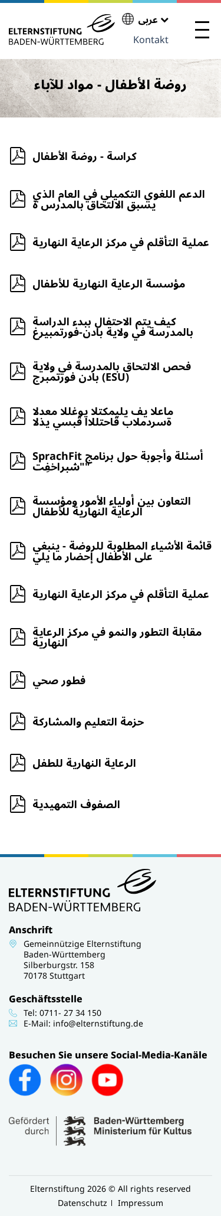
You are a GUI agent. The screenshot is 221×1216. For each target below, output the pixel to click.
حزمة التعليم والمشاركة (88, 721)
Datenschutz (82, 1202)
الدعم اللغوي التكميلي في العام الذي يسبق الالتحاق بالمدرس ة (118, 199)
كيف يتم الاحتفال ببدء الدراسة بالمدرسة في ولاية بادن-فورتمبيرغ (112, 326)
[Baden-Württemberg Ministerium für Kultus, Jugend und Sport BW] (100, 1142)
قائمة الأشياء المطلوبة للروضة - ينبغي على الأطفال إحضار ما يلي (122, 550)
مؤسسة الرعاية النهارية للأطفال (108, 283)
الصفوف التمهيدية (76, 804)
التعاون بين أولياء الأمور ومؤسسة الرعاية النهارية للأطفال (111, 505)
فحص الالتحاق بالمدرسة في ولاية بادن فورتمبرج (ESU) (111, 371)
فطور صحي (58, 680)
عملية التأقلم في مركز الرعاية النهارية (120, 242)
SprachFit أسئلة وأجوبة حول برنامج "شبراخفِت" (117, 461)
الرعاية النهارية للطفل (84, 763)
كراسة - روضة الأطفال (84, 156)
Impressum (140, 1202)
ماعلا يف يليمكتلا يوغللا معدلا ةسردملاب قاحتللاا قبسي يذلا (102, 416)
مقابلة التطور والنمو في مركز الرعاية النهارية (117, 637)
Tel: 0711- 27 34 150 (62, 1012)
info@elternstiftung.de (98, 1023)
